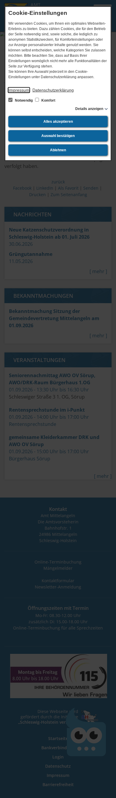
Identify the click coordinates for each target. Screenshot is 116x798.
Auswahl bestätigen (58, 136)
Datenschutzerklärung (53, 90)
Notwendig (24, 100)
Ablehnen (58, 150)
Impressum (18, 90)
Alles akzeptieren (58, 121)
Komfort (47, 100)
